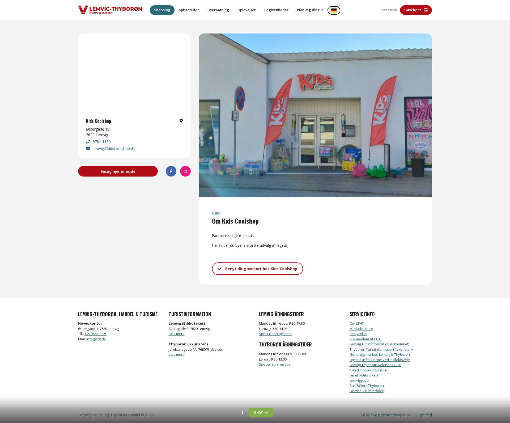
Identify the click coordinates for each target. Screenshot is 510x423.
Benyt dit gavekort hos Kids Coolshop (260, 268)
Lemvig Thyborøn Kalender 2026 (375, 364)
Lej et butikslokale (364, 375)
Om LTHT (357, 323)
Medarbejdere (361, 328)
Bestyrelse (358, 333)
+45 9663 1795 (95, 333)
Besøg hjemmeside (117, 171)
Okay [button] (259, 412)
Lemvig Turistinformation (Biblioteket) (379, 344)
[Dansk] (334, 10)
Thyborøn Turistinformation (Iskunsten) (381, 349)
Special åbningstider (275, 333)
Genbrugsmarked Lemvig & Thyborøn (380, 354)
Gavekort (413, 9)
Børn (216, 212)
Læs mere (177, 333)
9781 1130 (101, 141)
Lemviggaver (360, 380)
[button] (242, 412)
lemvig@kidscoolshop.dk (113, 148)
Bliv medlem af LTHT (366, 339)
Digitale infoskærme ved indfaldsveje (380, 359)
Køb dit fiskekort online (368, 370)
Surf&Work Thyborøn (367, 385)
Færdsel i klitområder (367, 390)
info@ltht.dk (96, 339)
